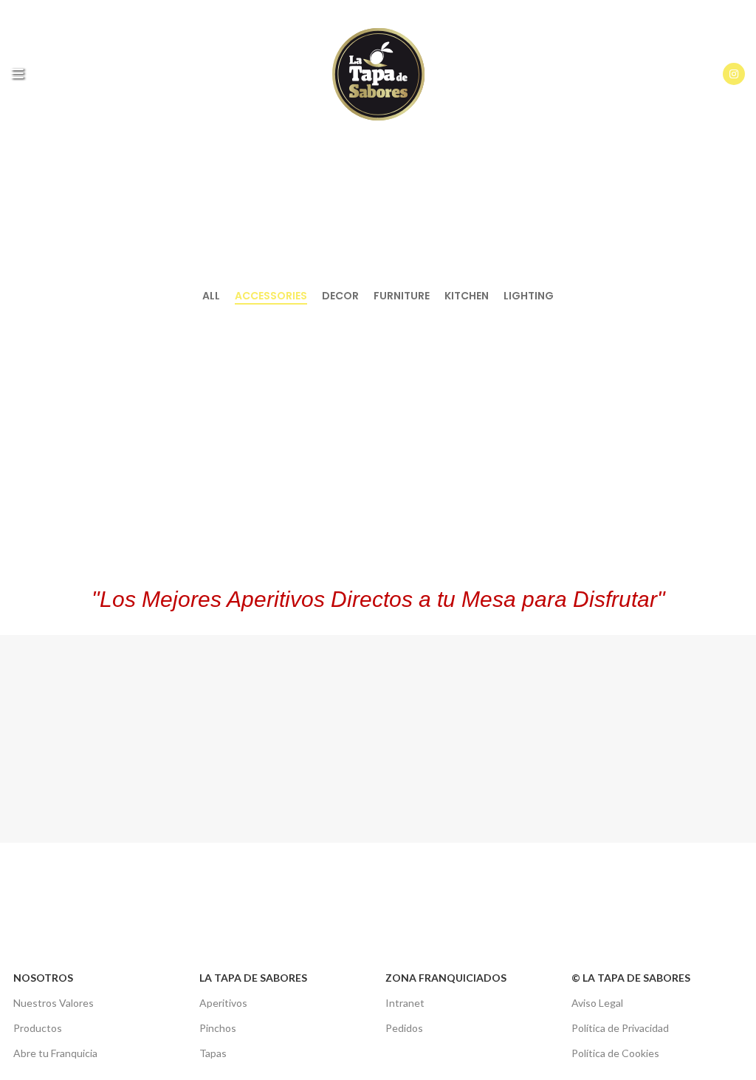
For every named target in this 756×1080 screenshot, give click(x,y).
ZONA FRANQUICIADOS (445, 977)
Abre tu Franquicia (55, 1053)
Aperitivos (223, 1002)
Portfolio (399, 232)
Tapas (213, 1053)
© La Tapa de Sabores (630, 977)
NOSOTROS (43, 977)
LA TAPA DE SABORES (253, 977)
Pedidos (404, 1028)
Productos (37, 1028)
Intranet (405, 1002)
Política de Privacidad (620, 1028)
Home (344, 232)
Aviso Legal (597, 1002)
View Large (230, 329)
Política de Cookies (615, 1053)
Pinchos (217, 1028)
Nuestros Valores (53, 1002)
